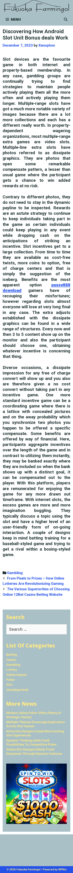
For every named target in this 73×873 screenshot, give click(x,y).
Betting (11, 654)
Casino (11, 660)
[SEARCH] (65, 19)
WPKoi (62, 869)
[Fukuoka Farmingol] (36, 6)
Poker (10, 680)
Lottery (11, 669)
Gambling (15, 573)
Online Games (16, 675)
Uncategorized (17, 690)
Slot (9, 684)
